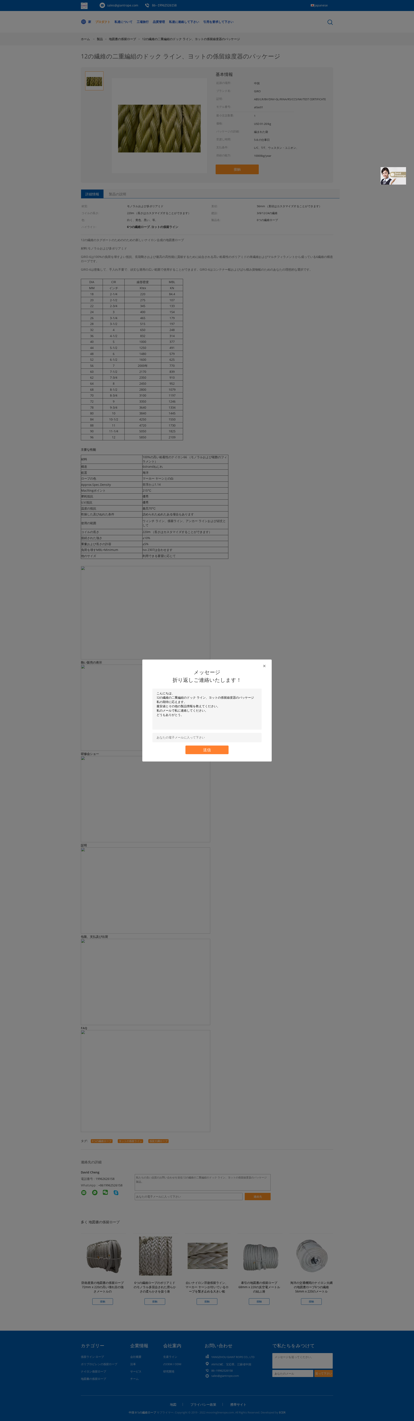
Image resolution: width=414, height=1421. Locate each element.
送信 (207, 750)
